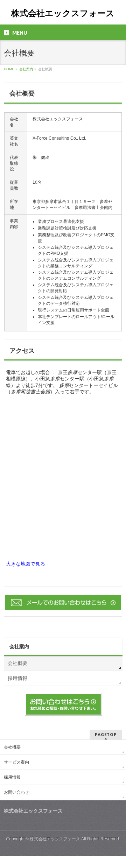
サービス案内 (16, 762)
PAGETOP (106, 734)
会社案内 (19, 646)
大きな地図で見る (25, 564)
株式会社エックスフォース (62, 13)
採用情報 (17, 678)
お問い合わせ (16, 792)
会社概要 (17, 663)
